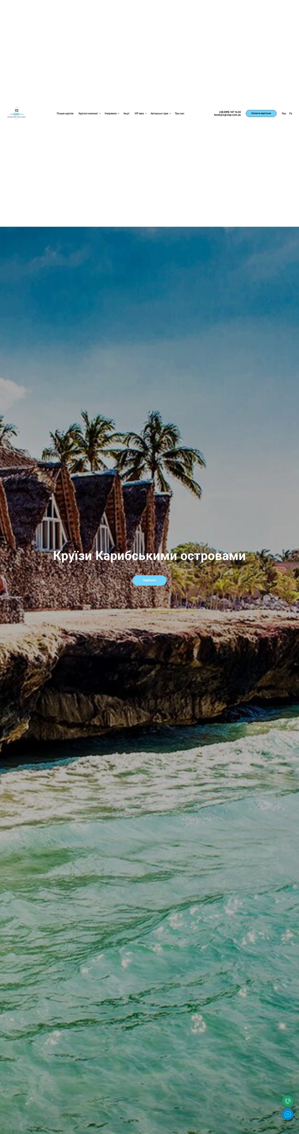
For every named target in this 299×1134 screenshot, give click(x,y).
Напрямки (111, 113)
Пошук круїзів (65, 113)
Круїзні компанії (88, 113)
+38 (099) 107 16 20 (230, 112)
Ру (290, 113)
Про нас (179, 113)
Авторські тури (160, 113)
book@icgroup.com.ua (227, 114)
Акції (126, 113)
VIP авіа (139, 113)
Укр (284, 113)
